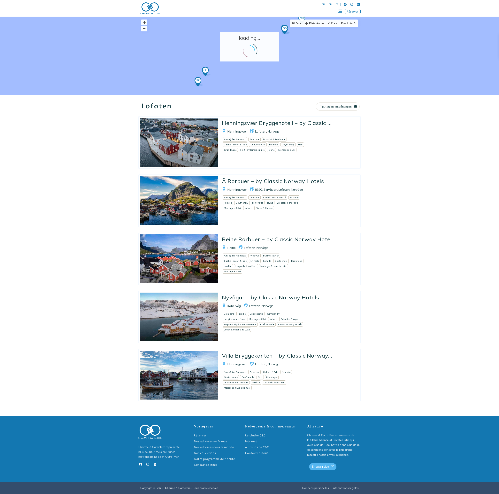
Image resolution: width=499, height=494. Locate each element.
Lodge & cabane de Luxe (237, 329)
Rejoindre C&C (255, 435)
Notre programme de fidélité (214, 459)
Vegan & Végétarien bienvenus (240, 324)
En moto (273, 144)
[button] (353, 11)
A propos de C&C (257, 447)
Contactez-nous (205, 465)
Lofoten (260, 131)
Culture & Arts (257, 144)
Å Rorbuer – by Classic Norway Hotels (273, 181)
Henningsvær (237, 131)
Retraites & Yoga (289, 319)
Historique (257, 202)
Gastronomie (256, 313)
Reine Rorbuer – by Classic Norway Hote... (278, 239)
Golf (300, 144)
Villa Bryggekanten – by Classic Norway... (277, 355)
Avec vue (254, 139)
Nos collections (205, 453)
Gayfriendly (288, 144)
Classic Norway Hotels (290, 324)
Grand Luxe (230, 150)
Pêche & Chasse (264, 208)
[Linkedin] (358, 4)
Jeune (271, 150)
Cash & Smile (267, 324)
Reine (231, 248)
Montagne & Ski (286, 150)
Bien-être (229, 313)
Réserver (200, 435)
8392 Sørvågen (266, 189)
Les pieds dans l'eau (287, 202)
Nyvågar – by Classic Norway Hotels (270, 297)
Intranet (251, 441)
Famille (228, 202)
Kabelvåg (234, 306)
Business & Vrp (271, 255)
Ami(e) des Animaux (235, 139)
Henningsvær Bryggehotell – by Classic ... (277, 122)
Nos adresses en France (210, 441)
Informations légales (346, 488)
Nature (248, 208)
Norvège (273, 131)
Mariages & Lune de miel (273, 266)
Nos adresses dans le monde (214, 447)
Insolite (228, 266)
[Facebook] (345, 4)
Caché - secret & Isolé (235, 144)
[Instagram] (351, 4)
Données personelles (315, 488)
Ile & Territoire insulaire (252, 150)
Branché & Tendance (274, 139)
